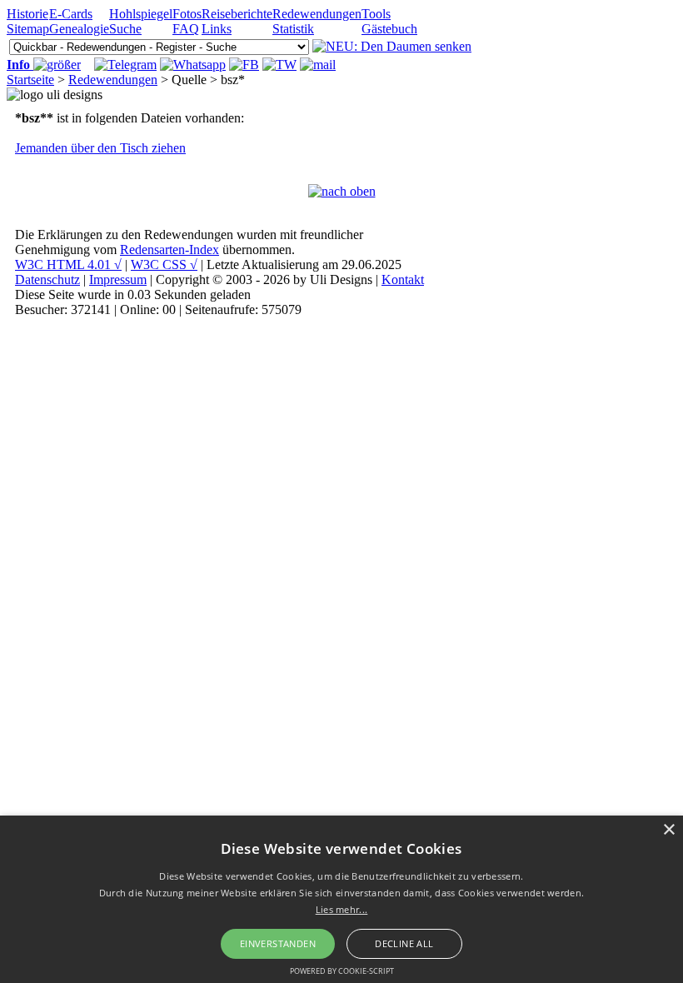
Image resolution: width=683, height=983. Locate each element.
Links (217, 29)
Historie (27, 14)
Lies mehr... (342, 909)
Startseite (30, 79)
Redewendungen (316, 14)
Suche (125, 29)
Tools (376, 14)
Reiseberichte (237, 14)
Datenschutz (47, 279)
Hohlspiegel (140, 14)
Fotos (187, 14)
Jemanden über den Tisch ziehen (100, 148)
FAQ (185, 29)
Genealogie (79, 29)
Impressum (118, 279)
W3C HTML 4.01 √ (68, 264)
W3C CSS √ (164, 264)
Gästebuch (389, 29)
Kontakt (402, 279)
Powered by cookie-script (342, 971)
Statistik (293, 29)
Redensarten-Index (169, 249)
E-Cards (70, 14)
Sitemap (28, 29)
